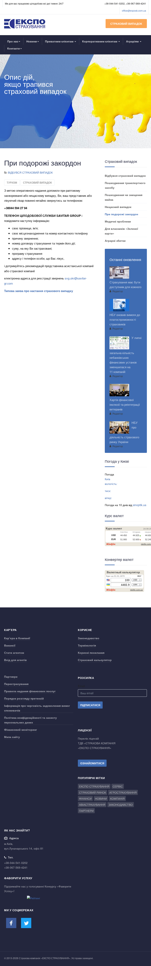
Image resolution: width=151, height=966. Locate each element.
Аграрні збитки (115, 241)
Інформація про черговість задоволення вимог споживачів (37, 708)
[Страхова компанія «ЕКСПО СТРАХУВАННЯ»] (25, 23)
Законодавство (88, 638)
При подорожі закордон (121, 214)
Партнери (10, 676)
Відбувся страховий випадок (125, 176)
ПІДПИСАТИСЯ (90, 705)
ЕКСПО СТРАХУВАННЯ (94, 786)
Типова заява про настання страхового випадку (38, 291)
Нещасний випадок (118, 207)
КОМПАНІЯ (117, 798)
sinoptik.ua (139, 505)
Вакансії (9, 645)
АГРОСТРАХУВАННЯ (123, 792)
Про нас (12, 41)
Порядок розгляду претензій (24, 698)
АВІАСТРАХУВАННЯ (92, 805)
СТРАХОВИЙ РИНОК (92, 792)
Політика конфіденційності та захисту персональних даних (30, 720)
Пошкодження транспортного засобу (125, 185)
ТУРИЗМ (12, 182)
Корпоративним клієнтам (100, 41)
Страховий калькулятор (95, 660)
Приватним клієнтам (59, 41)
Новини (31, 41)
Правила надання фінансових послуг (30, 691)
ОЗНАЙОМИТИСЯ (92, 763)
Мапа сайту (12, 737)
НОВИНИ (101, 798)
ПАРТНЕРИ (86, 811)
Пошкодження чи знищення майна (123, 197)
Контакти (13, 48)
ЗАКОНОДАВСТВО (121, 805)
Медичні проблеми (118, 221)
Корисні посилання (91, 653)
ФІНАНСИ (85, 798)
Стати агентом (14, 653)
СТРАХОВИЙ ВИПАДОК (126, 24)
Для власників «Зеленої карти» (121, 231)
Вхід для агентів (15, 660)
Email (81, 686)
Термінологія (87, 645)
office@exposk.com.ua (134, 10)
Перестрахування (16, 684)
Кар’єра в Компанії (17, 638)
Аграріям (132, 41)
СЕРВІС (118, 786)
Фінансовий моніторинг (20, 730)
